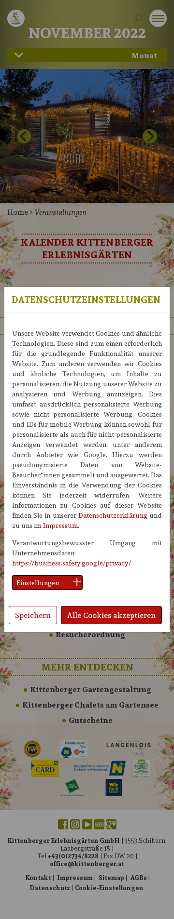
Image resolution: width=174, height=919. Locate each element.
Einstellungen (37, 582)
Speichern (33, 615)
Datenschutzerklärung (112, 515)
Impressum (60, 525)
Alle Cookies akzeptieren (111, 615)
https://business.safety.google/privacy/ (71, 562)
